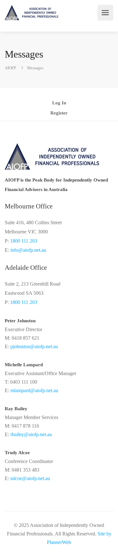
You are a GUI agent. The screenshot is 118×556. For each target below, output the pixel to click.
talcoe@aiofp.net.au (30, 478)
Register (59, 113)
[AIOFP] (31, 12)
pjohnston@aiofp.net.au (34, 346)
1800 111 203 (23, 241)
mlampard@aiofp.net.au (34, 390)
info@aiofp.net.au (28, 250)
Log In (59, 103)
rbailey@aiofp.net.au (31, 434)
